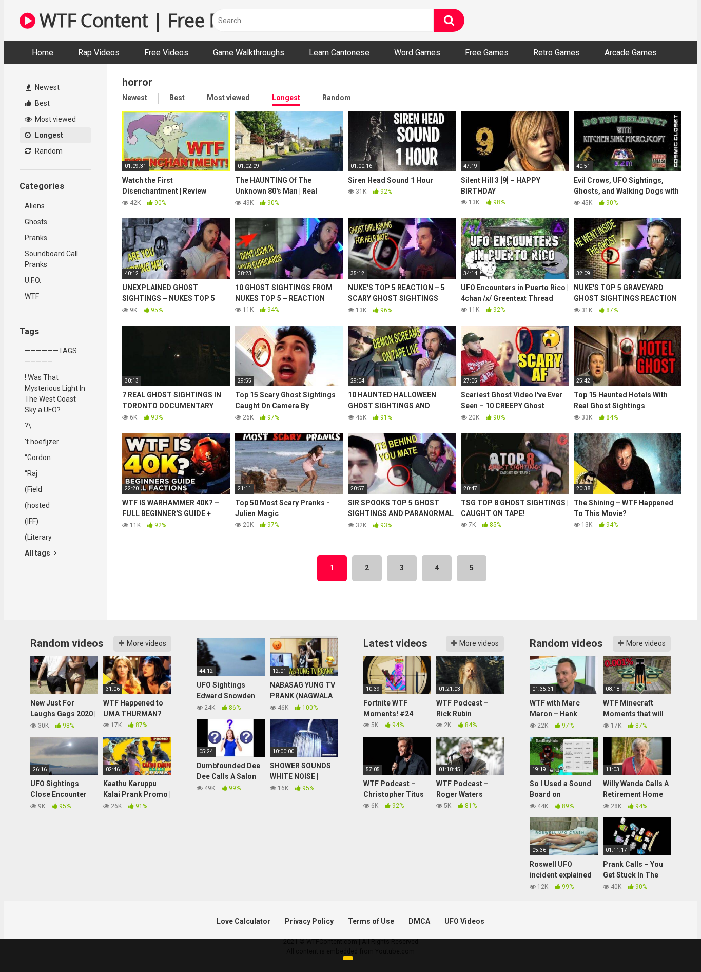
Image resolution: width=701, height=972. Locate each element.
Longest (48, 135)
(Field (33, 489)
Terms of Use (371, 921)
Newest (46, 87)
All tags (38, 553)
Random (48, 151)
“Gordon (38, 457)
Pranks (36, 238)
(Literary (38, 537)
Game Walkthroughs (248, 53)
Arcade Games (631, 53)
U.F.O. (33, 280)
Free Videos (166, 53)
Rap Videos (99, 53)
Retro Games (556, 53)
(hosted (37, 505)
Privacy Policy (309, 921)
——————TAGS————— (51, 356)
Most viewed (54, 119)
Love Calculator (243, 921)
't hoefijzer (42, 441)
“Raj (31, 473)
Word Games (417, 53)
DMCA (419, 921)
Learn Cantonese (339, 53)
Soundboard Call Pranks (51, 259)
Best (41, 103)
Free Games (487, 53)
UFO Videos (464, 921)
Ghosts (36, 222)
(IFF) (31, 521)
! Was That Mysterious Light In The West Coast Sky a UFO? (55, 393)
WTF (32, 296)
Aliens (35, 206)
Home (42, 53)
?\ (28, 426)
